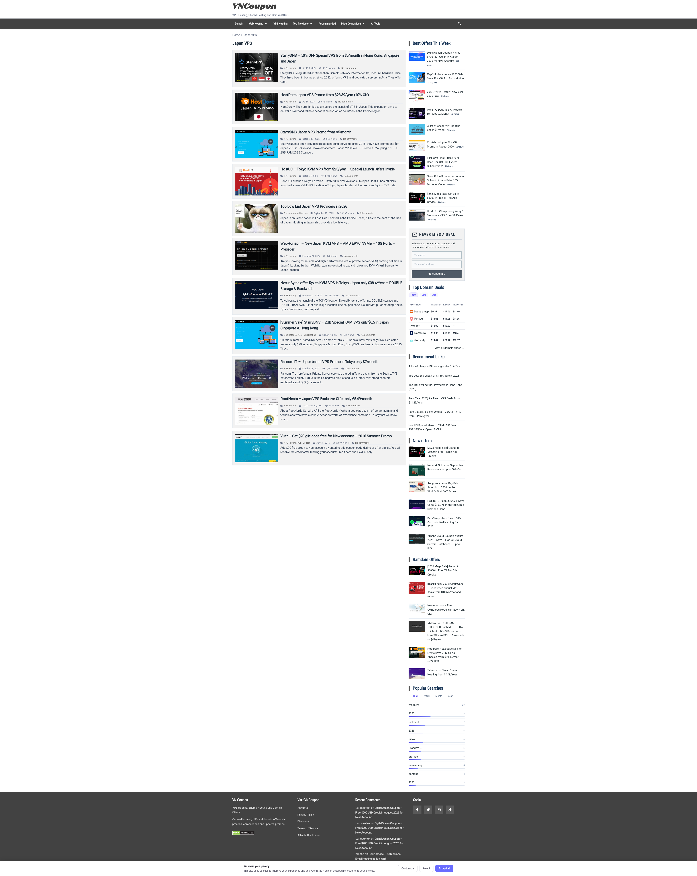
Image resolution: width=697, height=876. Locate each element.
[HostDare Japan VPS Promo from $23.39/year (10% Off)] (256, 107)
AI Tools (375, 23)
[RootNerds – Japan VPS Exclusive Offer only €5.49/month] (256, 411)
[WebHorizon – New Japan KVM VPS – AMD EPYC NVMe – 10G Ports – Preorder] (256, 255)
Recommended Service (296, 213)
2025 (411, 713)
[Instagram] (439, 810)
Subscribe (436, 273)
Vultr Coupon (303, 443)
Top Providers (303, 23)
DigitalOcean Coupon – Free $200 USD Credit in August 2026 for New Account (379, 812)
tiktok (412, 739)
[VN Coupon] (254, 7)
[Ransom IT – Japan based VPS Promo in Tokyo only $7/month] (256, 374)
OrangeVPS (415, 748)
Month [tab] (438, 696)
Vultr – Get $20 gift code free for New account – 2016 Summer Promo (336, 436)
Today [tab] (414, 696)
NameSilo (420, 333)
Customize (408, 868)
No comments (348, 68)
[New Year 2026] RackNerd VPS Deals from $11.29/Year (434, 400)
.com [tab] (413, 295)
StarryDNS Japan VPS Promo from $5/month (315, 132)
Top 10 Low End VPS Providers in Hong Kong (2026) (435, 387)
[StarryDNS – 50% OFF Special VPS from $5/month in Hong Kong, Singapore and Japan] (256, 67)
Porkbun (419, 318)
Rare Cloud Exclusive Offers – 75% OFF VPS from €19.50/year (435, 414)
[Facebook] (417, 810)
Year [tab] (450, 696)
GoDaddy (419, 340)
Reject (426, 868)
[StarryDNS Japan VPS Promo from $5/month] (256, 144)
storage (413, 756)
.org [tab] (424, 295)
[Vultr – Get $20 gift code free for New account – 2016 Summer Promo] (256, 448)
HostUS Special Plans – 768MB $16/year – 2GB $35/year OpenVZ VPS (434, 427)
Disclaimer (303, 821)
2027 (411, 782)
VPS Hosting (281, 23)
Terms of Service (307, 828)
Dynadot (414, 326)
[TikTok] (450, 810)
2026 (411, 730)
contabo (414, 774)
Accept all (444, 868)
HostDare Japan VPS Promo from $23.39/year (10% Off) (324, 95)
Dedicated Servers (293, 335)
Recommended (327, 23)
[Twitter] (428, 810)
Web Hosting (258, 23)
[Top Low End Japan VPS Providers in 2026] (256, 218)
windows (414, 705)
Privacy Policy (305, 814)
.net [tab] (434, 295)
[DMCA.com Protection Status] (243, 834)
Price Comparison (353, 23)
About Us (303, 808)
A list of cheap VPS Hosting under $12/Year (435, 366)
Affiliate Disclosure (308, 835)
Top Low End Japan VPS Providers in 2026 (313, 206)
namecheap (416, 765)
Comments (366, 213)
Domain (239, 23)
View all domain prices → (450, 348)
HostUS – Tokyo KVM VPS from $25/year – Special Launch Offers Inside (337, 169)
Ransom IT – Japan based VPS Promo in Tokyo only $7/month (329, 362)
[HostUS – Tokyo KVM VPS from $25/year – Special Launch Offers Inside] (256, 181)
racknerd (414, 722)
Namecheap (421, 311)
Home (236, 35)
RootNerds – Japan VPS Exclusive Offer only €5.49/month (326, 399)
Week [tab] (427, 696)
